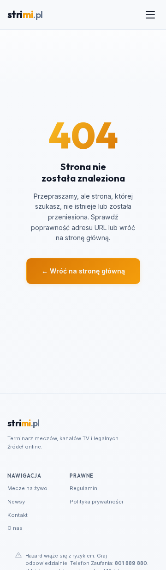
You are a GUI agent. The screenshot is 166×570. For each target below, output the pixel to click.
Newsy (16, 501)
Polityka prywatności (96, 501)
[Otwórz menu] (150, 14)
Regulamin (83, 488)
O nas (15, 528)
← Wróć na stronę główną (83, 271)
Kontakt (17, 515)
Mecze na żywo (27, 488)
